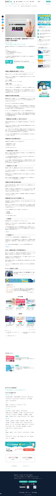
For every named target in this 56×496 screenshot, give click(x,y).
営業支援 (7, 416)
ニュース (7, 438)
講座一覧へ (13, 459)
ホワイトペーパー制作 (8, 426)
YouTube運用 (7, 422)
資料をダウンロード (20, 67)
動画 (30, 1)
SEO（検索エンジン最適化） (9, 44)
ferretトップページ (26, 465)
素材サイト (32, 416)
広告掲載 (39, 1)
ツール (24, 1)
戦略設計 (7, 404)
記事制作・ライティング (17, 44)
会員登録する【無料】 (29, 449)
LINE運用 (27, 420)
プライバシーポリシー (24, 478)
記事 (14, 1)
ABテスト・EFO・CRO (24, 410)
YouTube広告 (12, 422)
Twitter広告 (17, 420)
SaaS (28, 436)
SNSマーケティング (24, 396)
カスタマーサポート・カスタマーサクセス (11, 406)
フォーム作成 (13, 410)
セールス (25, 404)
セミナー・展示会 (20, 305)
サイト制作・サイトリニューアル (28, 422)
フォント (28, 416)
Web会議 (30, 414)
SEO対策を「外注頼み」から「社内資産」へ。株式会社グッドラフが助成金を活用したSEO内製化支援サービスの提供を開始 (20, 325)
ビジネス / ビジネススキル (10, 309)
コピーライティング (31, 424)
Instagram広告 (22, 420)
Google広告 (7, 420)
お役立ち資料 (20, 1)
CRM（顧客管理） (20, 414)
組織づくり (11, 432)
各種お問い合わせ (16, 478)
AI (9, 438)
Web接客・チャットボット (9, 412)
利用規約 (20, 478)
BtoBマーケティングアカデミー (35, 476)
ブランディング (20, 432)
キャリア (15, 432)
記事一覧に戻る (14, 465)
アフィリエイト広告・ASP (13, 400)
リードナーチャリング (19, 404)
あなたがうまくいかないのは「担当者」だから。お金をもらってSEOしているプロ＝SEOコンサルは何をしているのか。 (30, 308)
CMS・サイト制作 (8, 410)
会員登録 (49, 1)
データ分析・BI (14, 414)
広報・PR (7, 400)
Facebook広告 (12, 420)
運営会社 (34, 478)
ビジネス (10, 305)
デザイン (14, 426)
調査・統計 (31, 436)
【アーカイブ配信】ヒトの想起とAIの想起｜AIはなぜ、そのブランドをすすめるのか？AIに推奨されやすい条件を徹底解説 (10, 325)
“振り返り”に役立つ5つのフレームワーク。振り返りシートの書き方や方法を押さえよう (10, 308)
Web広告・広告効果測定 (17, 396)
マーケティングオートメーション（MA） (28, 412)
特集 (16, 1)
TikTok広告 (17, 422)
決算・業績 (22, 436)
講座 (33, 1)
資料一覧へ (27, 459)
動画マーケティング (30, 396)
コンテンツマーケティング (16, 398)
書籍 (18, 436)
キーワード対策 (23, 44)
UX (13, 424)
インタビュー (14, 436)
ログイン (44, 1)
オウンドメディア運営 (17, 424)
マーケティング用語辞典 (27, 476)
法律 (25, 436)
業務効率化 (7, 432)
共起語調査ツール (8, 246)
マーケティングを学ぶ (17, 476)
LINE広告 (31, 420)
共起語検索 (7, 231)
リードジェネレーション (12, 404)
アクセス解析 (20, 412)
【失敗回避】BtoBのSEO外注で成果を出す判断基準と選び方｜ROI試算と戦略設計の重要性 (30, 325)
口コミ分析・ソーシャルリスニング (22, 416)
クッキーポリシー (30, 478)
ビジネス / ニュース (19, 326)
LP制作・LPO (18, 410)
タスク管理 (32, 432)
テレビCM (21, 422)
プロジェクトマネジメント (26, 432)
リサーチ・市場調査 (29, 398)
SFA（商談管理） (26, 414)
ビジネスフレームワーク (9, 436)
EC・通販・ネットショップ (12, 416)
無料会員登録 (24, 481)
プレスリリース (40, 478)
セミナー (27, 1)
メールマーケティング (8, 398)
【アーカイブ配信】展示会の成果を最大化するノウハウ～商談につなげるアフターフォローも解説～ (20, 308)
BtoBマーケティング (22, 398)
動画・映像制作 (15, 412)
